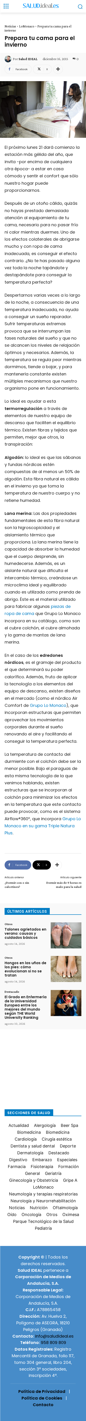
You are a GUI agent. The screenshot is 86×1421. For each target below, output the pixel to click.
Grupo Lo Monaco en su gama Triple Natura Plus (43, 826)
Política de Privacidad (41, 1391)
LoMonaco (26, 26)
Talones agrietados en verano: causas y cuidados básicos (25, 933)
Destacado (12, 991)
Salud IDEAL (28, 59)
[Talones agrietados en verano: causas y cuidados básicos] (66, 935)
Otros (8, 924)
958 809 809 (53, 1342)
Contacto (43, 1405)
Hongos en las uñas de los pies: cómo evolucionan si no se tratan (25, 969)
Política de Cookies (42, 1398)
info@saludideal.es (54, 1336)
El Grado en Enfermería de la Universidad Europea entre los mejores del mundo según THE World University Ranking (26, 1007)
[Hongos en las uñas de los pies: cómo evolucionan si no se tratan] (66, 969)
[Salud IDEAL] (9, 59)
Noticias (10, 26)
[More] (58, 69)
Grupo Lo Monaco (48, 705)
